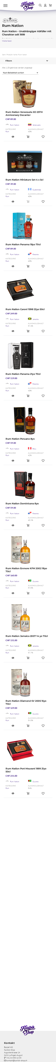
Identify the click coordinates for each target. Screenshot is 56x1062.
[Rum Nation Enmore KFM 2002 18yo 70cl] (28, 551)
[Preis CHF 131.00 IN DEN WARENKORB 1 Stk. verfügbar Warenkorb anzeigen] (28, 659)
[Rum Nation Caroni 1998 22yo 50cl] (28, 292)
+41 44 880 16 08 (13, 1058)
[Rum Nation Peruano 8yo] (28, 421)
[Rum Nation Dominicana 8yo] (28, 486)
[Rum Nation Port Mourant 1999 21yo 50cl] (28, 751)
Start (4, 55)
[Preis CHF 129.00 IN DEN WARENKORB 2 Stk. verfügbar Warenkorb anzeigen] (28, 727)
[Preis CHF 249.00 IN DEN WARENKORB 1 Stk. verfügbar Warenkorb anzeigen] (28, 332)
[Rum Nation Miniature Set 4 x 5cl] (28, 162)
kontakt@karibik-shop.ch (16, 1060)
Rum (7, 131)
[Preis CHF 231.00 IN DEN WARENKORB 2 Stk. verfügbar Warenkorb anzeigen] (28, 794)
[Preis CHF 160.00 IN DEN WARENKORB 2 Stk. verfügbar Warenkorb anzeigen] (28, 594)
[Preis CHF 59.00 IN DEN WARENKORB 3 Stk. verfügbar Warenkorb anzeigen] (28, 462)
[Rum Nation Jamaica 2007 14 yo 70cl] (28, 619)
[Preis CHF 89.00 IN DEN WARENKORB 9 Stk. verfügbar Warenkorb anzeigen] (28, 138)
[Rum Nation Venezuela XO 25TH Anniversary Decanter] (28, 95)
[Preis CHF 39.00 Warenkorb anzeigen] (28, 203)
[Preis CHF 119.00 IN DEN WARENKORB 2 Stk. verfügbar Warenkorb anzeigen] (28, 397)
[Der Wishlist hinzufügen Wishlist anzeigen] (43, 138)
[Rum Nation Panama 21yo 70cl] (28, 356)
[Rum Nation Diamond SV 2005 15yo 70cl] (28, 683)
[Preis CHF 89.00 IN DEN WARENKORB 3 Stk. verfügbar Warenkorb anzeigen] (28, 267)
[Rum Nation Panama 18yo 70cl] (28, 227)
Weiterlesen (7, 41)
